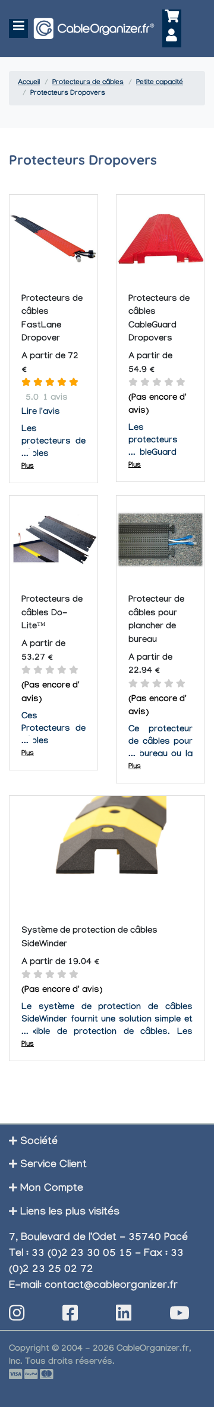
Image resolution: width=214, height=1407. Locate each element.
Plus (27, 466)
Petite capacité (159, 83)
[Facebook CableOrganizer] (70, 1316)
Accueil (29, 83)
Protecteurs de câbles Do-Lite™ (52, 613)
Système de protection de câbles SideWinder (89, 938)
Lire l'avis (40, 412)
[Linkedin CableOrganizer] (123, 1316)
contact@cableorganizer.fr (111, 1286)
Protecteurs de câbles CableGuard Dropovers (159, 319)
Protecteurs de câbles (88, 83)
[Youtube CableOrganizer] (179, 1316)
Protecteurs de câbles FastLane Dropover (52, 319)
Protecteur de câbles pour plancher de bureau (156, 620)
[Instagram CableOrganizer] (16, 1316)
